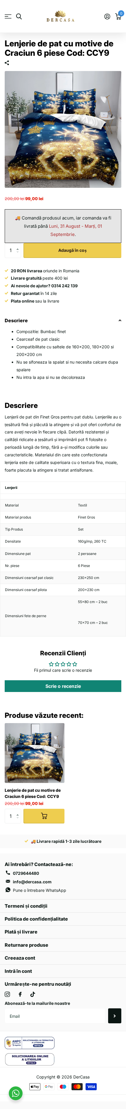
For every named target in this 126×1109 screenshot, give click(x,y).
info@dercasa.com (32, 881)
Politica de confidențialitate (36, 919)
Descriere (16, 320)
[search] (19, 16)
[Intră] (107, 16)
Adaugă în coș (72, 250)
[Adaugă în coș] (43, 816)
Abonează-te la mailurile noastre (37, 1003)
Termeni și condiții (26, 906)
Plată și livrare (21, 932)
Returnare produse (26, 945)
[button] (19, 245)
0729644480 (26, 873)
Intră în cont (18, 971)
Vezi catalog (8, 16)
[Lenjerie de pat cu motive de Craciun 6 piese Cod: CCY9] (34, 753)
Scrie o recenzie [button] (63, 686)
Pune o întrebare (39, 890)
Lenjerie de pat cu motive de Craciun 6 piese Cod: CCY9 (33, 793)
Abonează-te (114, 1015)
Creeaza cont (20, 958)
